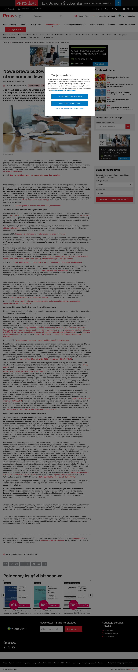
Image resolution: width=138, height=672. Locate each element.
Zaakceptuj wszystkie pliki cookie (70, 96)
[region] (70, 91)
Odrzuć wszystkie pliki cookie (69, 103)
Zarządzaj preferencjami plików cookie (69, 108)
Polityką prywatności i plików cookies (64, 90)
